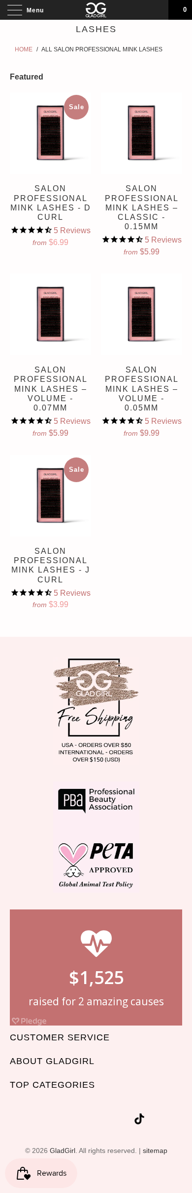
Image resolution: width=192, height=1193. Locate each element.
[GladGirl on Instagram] (124, 1120)
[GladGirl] (96, 10)
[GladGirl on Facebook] (71, 1120)
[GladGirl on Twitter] (54, 1120)
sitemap (155, 1150)
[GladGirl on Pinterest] (106, 1120)
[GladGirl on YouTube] (89, 1120)
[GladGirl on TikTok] (139, 1120)
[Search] (157, 9)
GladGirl (62, 1150)
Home (23, 49)
